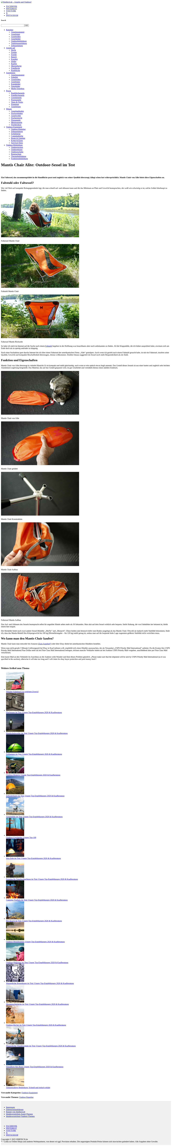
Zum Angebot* (45, 644)
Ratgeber (9, 30)
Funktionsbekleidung (19, 159)
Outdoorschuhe (17, 152)
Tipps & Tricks (17, 102)
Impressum (10, 1107)
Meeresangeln (16, 122)
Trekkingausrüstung (19, 43)
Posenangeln (16, 100)
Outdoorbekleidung (19, 41)
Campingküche (17, 136)
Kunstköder (15, 84)
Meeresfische (16, 66)
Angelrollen (16, 37)
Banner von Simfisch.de (15, 1112)
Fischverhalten (17, 113)
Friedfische (15, 68)
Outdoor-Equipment (14, 127)
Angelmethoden (17, 111)
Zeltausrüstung (17, 46)
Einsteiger (15, 104)
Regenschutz (16, 154)
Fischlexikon (16, 125)
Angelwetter (16, 116)
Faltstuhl (48, 346)
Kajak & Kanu (17, 140)
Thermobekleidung (18, 156)
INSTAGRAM (12, 15)
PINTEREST (11, 9)
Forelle (14, 55)
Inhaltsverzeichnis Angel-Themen (19, 1114)
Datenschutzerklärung (14, 1109)
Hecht (13, 50)
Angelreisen (16, 107)
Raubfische (15, 70)
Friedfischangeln (17, 95)
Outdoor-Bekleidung (14, 145)
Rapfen (14, 64)
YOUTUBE (11, 11)
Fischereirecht (16, 118)
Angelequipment (17, 32)
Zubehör (14, 77)
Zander (14, 52)
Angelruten (15, 34)
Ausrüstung (10, 73)
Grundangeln (16, 98)
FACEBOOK (11, 6)
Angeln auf (10, 48)
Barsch (14, 57)
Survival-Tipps (17, 143)
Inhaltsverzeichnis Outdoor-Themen (20, 1116)
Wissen (9, 109)
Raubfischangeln (17, 93)
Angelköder (16, 39)
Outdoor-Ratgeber (18, 129)
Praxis (8, 91)
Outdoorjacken (17, 147)
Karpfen (14, 59)
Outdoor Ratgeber (26, 1097)
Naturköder (15, 86)
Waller (13, 61)
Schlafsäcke (16, 134)
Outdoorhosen (16, 150)
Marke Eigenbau (17, 88)
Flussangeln (16, 120)
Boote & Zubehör (18, 138)
